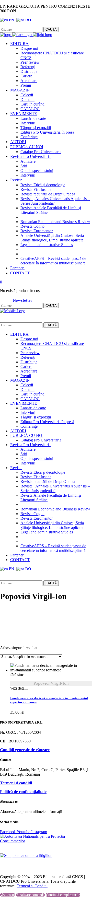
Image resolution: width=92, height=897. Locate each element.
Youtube (24, 832)
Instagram (24, 25)
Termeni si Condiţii (32, 886)
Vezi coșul (7, 895)
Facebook (7, 25)
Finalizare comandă (30, 895)
